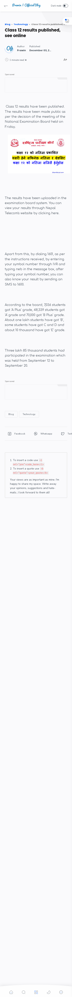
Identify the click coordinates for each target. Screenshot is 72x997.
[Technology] (29, 414)
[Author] (21, 50)
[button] (6, 6)
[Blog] (11, 414)
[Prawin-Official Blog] (26, 7)
